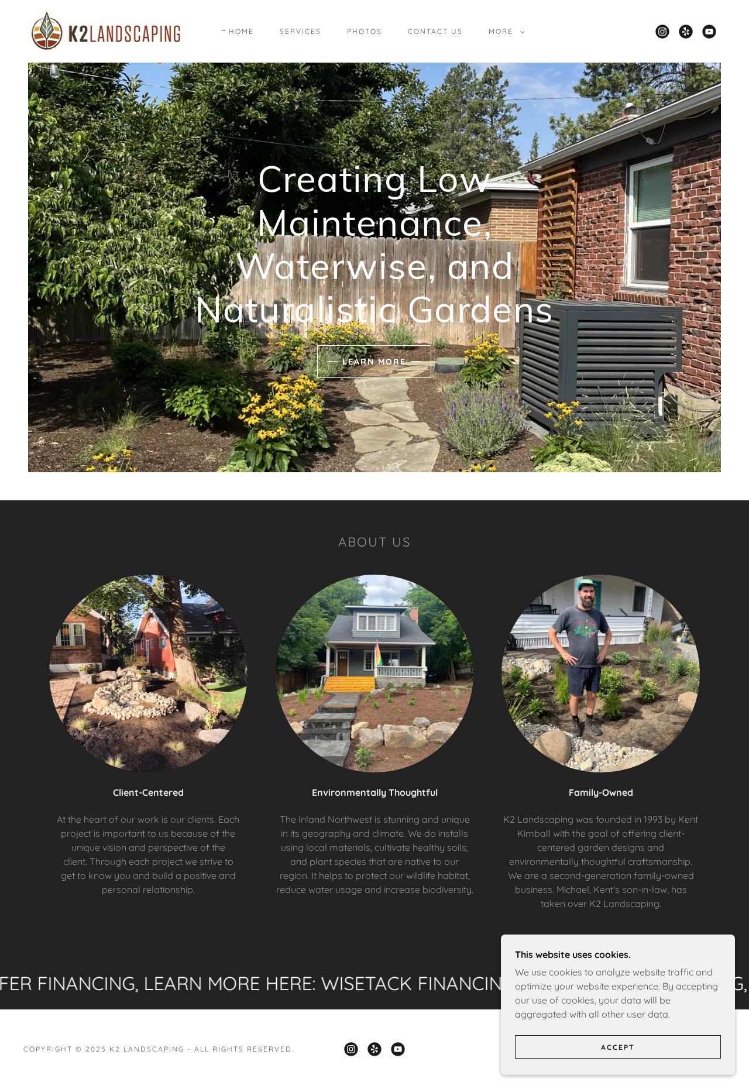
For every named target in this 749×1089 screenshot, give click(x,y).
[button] (504, 32)
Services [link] (300, 31)
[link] (106, 30)
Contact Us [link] (435, 31)
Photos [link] (364, 31)
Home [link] (241, 31)
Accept (618, 1047)
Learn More (374, 361)
